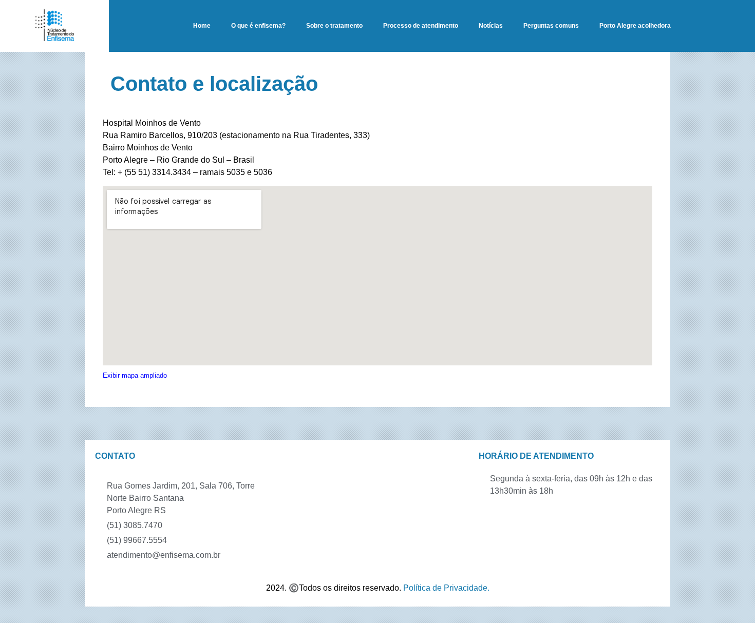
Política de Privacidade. (446, 587)
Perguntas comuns (551, 25)
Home (202, 25)
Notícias (491, 25)
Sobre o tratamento (334, 25)
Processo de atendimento (420, 25)
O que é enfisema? (258, 25)
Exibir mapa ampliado (135, 375)
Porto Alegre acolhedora (635, 25)
